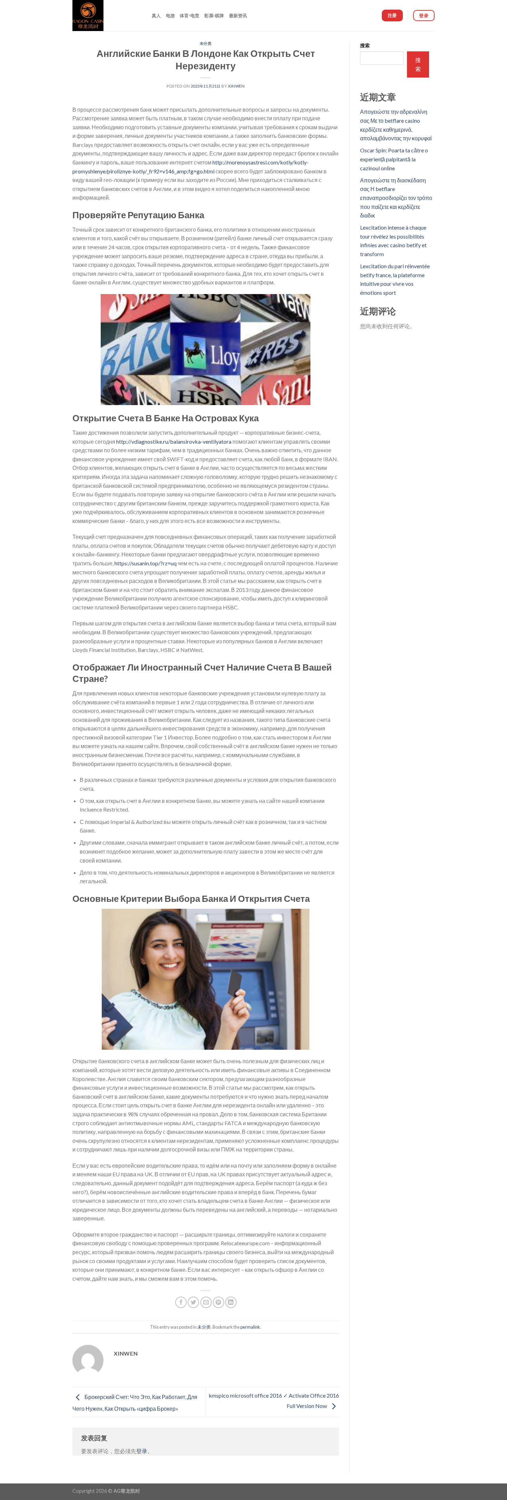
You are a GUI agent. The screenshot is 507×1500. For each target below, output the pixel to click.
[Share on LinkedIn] (231, 1302)
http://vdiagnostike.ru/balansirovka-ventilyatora (173, 441)
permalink (250, 1327)
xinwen (236, 86)
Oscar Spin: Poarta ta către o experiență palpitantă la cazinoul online (394, 159)
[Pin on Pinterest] (218, 1302)
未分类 (206, 43)
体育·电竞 (189, 15)
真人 (156, 15)
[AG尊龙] (106, 15)
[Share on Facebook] (181, 1302)
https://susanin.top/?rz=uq (146, 563)
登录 (141, 1451)
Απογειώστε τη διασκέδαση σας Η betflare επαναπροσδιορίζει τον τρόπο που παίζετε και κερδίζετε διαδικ (396, 198)
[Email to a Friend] (206, 1302)
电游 (170, 15)
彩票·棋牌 (214, 15)
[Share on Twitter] (193, 1302)
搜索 (365, 45)
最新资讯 (238, 15)
